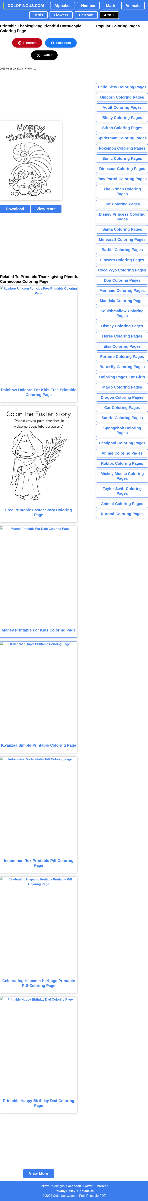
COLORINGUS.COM (26, 5)
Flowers (61, 15)
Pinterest (29, 42)
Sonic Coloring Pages (122, 158)
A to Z (109, 15)
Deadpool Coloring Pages (122, 443)
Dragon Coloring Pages (122, 397)
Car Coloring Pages (122, 407)
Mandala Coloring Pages (122, 301)
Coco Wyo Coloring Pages (122, 270)
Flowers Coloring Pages (122, 260)
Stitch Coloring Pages (122, 128)
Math (110, 5)
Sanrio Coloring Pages (122, 418)
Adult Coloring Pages (122, 107)
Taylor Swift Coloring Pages (122, 491)
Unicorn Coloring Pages (122, 97)
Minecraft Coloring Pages (122, 239)
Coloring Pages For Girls (122, 377)
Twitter (47, 55)
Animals (132, 5)
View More (46, 209)
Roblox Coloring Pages (122, 463)
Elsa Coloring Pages (122, 346)
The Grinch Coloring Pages (122, 191)
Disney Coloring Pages (122, 326)
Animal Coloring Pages (122, 504)
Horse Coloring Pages (122, 336)
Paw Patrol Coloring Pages (122, 179)
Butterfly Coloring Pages (122, 367)
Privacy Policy (65, 1191)
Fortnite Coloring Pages (122, 356)
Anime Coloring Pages (122, 453)
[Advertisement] (29, 96)
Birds (38, 15)
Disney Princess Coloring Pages (122, 216)
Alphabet (62, 5)
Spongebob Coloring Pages (122, 430)
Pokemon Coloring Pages (122, 148)
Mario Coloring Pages (122, 387)
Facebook (63, 42)
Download (15, 209)
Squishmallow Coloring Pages (122, 313)
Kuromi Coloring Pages (122, 514)
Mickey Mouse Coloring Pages (122, 476)
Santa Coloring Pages (122, 229)
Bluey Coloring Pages (122, 118)
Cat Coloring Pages (122, 204)
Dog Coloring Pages (122, 280)
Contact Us (85, 1191)
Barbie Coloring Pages (122, 250)
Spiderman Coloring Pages (122, 138)
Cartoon (86, 15)
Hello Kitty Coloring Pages (122, 87)
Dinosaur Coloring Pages (122, 169)
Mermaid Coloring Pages (122, 290)
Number (88, 5)
